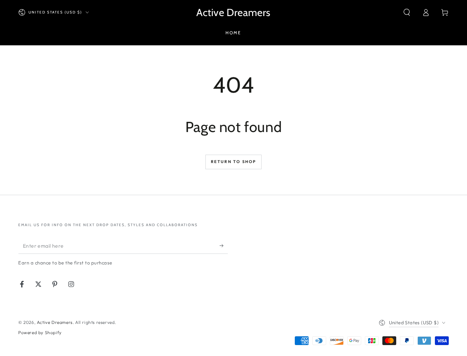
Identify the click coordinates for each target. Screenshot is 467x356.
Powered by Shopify (40, 332)
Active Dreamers (55, 322)
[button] (406, 12)
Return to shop (233, 161)
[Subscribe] (224, 245)
